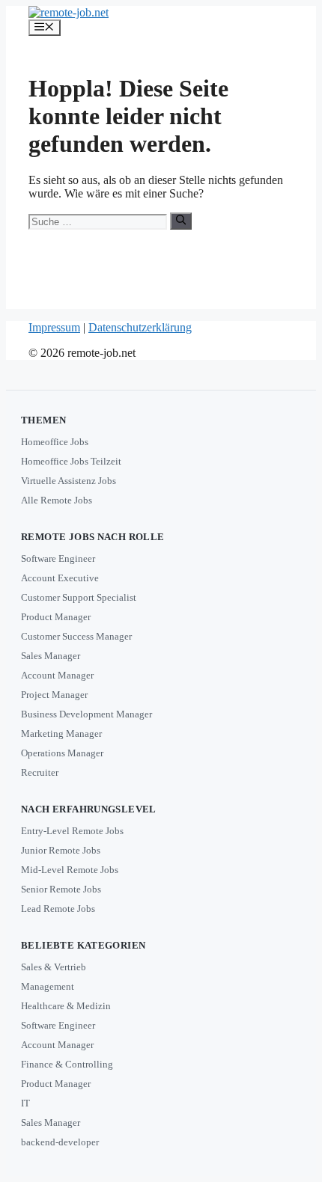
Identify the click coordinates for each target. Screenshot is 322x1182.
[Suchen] (181, 220)
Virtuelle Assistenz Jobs (68, 480)
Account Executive (60, 578)
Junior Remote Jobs (60, 850)
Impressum (54, 327)
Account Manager (57, 675)
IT (25, 1103)
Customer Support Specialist (78, 597)
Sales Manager (50, 655)
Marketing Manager (61, 733)
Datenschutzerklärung (140, 327)
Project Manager (54, 694)
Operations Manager (62, 753)
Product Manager (56, 616)
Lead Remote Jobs (58, 908)
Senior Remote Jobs (61, 889)
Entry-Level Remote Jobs (72, 830)
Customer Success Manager (76, 636)
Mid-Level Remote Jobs (69, 869)
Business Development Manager (86, 714)
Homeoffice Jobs (54, 441)
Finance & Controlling (67, 1064)
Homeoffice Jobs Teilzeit (71, 461)
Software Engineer (58, 558)
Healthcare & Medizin (66, 1005)
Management (47, 986)
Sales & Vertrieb (53, 967)
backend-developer (60, 1142)
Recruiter (39, 772)
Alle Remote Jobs (56, 500)
